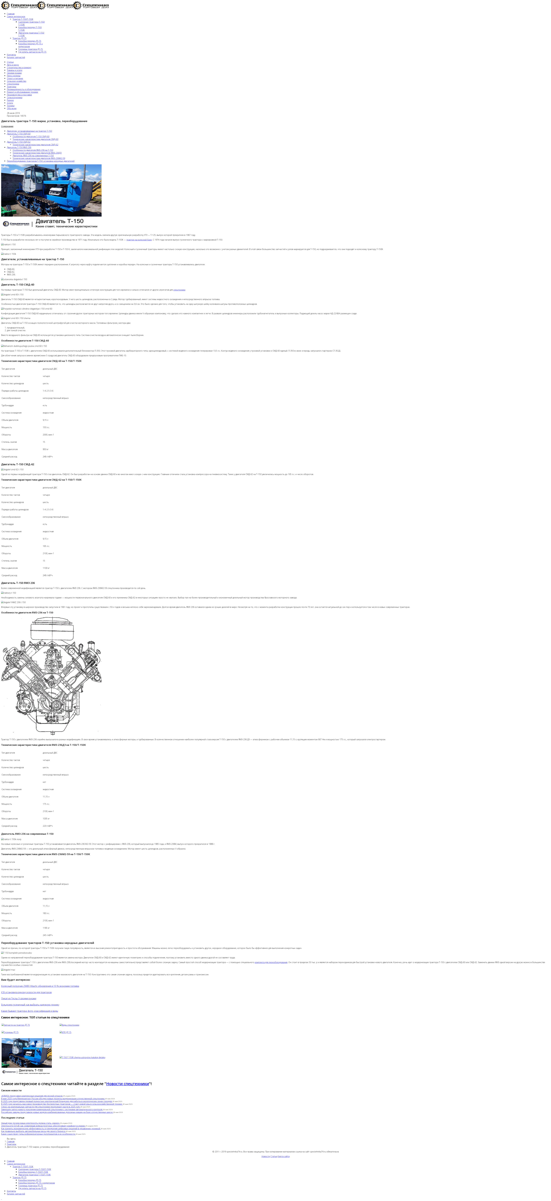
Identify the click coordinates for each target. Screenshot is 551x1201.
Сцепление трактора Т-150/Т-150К (34, 1169)
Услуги (10, 103)
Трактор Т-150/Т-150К (23, 19)
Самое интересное (16, 16)
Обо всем (11, 108)
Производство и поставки (19, 94)
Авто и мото (13, 64)
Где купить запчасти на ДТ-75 (32, 51)
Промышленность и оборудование (23, 89)
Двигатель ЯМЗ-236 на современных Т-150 (33, 155)
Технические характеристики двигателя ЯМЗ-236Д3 (37, 152)
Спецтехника (13, 83)
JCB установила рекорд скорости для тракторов (26, 992)
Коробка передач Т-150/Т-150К (33, 1172)
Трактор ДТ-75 (19, 38)
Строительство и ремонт (19, 67)
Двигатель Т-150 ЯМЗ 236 (19, 147)
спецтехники (179, 289)
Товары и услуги (14, 70)
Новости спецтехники (127, 1083)
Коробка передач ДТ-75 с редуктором (36, 1182)
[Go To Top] (1, 1198)
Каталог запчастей (16, 57)
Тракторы (11, 86)
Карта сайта (284, 1156)
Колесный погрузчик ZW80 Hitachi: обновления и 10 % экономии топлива (40, 986)
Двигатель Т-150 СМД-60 (18, 133)
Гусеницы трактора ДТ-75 (30, 49)
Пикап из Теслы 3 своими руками (18, 998)
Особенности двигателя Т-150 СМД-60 (31, 136)
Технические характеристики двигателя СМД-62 (35, 144)
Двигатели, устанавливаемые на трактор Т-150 (29, 131)
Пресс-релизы (13, 75)
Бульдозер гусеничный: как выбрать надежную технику (30, 1004)
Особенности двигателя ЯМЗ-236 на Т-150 (33, 150)
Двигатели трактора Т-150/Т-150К (34, 1174)
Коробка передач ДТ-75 (29, 41)
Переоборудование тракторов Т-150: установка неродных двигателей (40, 161)
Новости (266, 1156)
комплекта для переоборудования (271, 962)
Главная (10, 13)
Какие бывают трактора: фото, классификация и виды (29, 1011)
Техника (10, 105)
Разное (10, 100)
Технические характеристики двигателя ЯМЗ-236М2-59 (39, 158)
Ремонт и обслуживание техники (22, 92)
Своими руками (14, 73)
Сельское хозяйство (16, 81)
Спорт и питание (15, 78)
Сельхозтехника (14, 97)
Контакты (11, 54)
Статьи (10, 62)
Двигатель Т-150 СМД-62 (18, 142)
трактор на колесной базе (139, 239)
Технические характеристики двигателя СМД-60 (35, 139)
